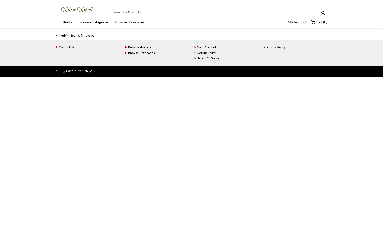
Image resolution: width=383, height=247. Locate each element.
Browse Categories (94, 22)
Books (67, 22)
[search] (323, 13)
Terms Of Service (209, 58)
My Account (297, 22)
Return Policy (206, 53)
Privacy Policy (276, 47)
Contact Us (67, 47)
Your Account (206, 47)
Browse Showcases (129, 22)
